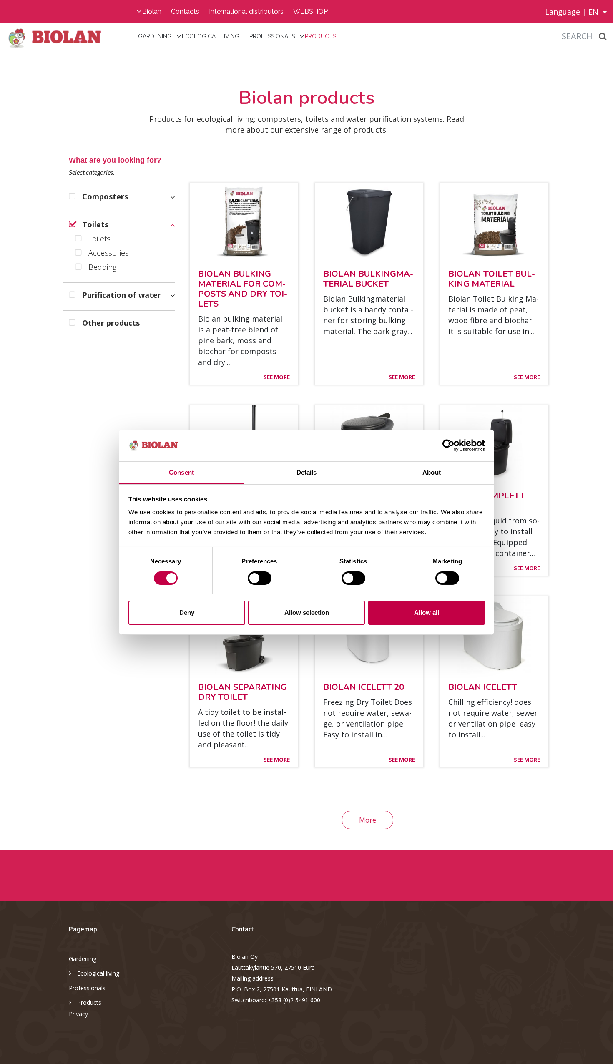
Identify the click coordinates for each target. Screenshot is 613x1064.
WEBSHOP (310, 11)
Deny (186, 612)
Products (320, 36)
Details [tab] (306, 472)
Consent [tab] (181, 472)
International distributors (246, 11)
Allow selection (306, 612)
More (367, 820)
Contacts (185, 11)
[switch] (259, 578)
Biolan (151, 11)
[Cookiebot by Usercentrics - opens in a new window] (448, 445)
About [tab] (431, 472)
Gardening (155, 36)
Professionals (272, 36)
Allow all (426, 612)
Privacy (78, 1014)
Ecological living (210, 36)
